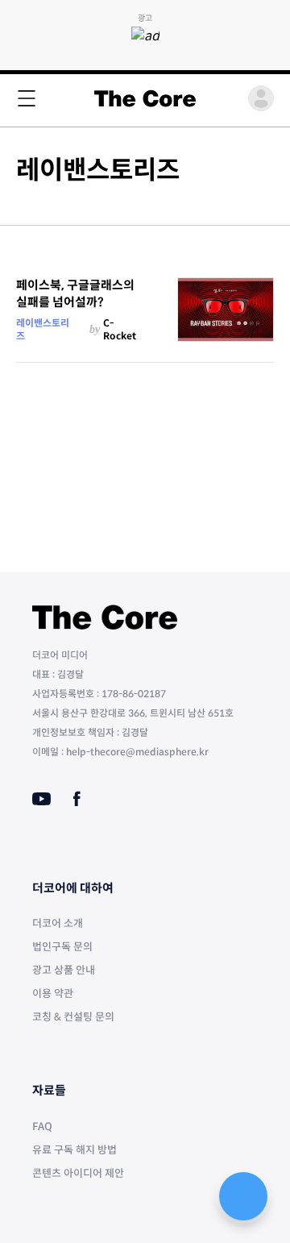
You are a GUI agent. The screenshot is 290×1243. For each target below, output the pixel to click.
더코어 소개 (57, 923)
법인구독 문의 (62, 947)
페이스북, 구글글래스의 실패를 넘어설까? (75, 293)
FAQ (42, 1126)
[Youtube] (41, 798)
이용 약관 (52, 993)
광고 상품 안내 (63, 970)
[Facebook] (77, 799)
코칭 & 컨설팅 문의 (73, 1017)
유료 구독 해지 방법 (74, 1150)
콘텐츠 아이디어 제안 (78, 1173)
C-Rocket (119, 329)
